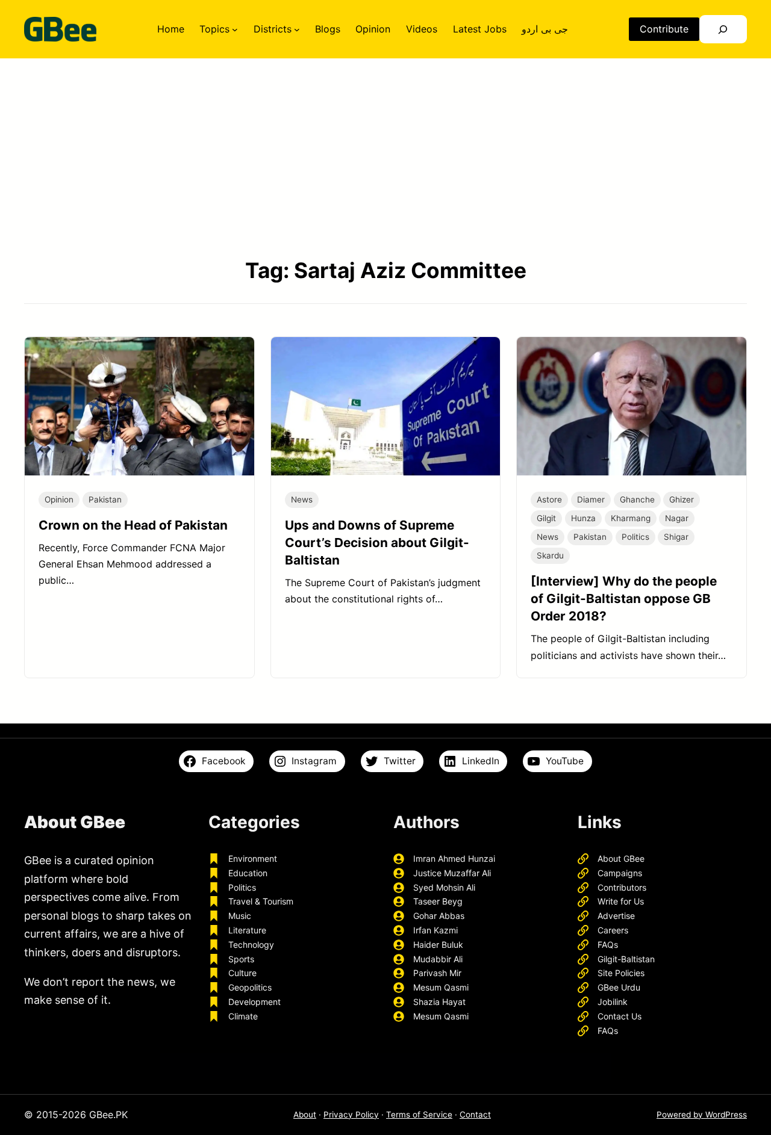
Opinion (59, 499)
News (302, 499)
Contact (475, 1114)
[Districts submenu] (297, 29)
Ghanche (637, 499)
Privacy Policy (351, 1114)
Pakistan (105, 499)
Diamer (591, 499)
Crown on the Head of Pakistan (133, 525)
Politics (635, 537)
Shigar (676, 537)
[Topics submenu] (235, 29)
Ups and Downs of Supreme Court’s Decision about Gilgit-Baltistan (377, 543)
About (304, 1114)
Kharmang (631, 518)
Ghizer (681, 499)
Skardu (550, 555)
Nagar (676, 518)
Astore (549, 499)
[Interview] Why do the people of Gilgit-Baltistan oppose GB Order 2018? (624, 598)
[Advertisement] (385, 158)
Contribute (664, 29)
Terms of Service (419, 1114)
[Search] (723, 29)
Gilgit (546, 518)
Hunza (583, 518)
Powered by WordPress (702, 1114)
